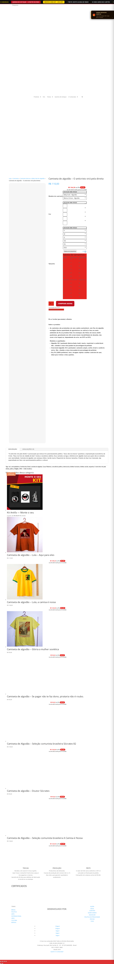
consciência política (57, 466)
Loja (10, 178)
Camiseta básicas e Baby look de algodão (32, 178)
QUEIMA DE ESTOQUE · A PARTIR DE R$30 (25, 2)
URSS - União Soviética (25, 469)
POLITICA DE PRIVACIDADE (92, 917)
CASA (92, 921)
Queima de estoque (60, 97)
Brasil (28, 466)
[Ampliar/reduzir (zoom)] (0, 961)
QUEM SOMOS (92, 913)
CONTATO (92, 910)
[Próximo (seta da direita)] (2, 963)
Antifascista (23, 466)
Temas (49, 97)
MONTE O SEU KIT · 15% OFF (53, 2)
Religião (16, 469)
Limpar (84, 251)
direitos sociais (84, 466)
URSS (13, 918)
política (12, 469)
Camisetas (16, 178)
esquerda (91, 466)
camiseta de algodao (36, 466)
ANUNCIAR (92, 915)
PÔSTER (92, 919)
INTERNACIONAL (16, 916)
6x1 (10, 466)
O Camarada (72, 97)
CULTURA (14, 920)
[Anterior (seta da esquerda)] (0, 963)
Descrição (12, 449)
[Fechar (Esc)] (6, 961)
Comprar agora (65, 304)
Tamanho (52, 263)
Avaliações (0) (28, 449)
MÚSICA (13, 922)
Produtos (36, 97)
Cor (50, 214)
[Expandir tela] (2, 961)
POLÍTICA (14, 912)
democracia (66, 466)
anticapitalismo (15, 466)
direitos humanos (75, 466)
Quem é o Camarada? (57, 951)
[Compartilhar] (4, 961)
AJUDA (92, 906)
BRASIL (13, 910)
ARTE (12, 914)
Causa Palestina (47, 466)
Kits (44, 97)
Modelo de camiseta (56, 196)
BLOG (92, 908)
